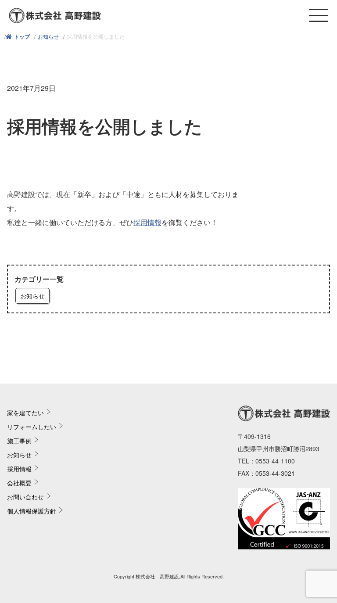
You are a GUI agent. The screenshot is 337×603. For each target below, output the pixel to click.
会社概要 (19, 482)
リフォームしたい (31, 426)
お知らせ (48, 36)
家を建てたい (25, 412)
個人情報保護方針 (31, 510)
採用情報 (147, 222)
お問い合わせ (25, 496)
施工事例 (19, 440)
